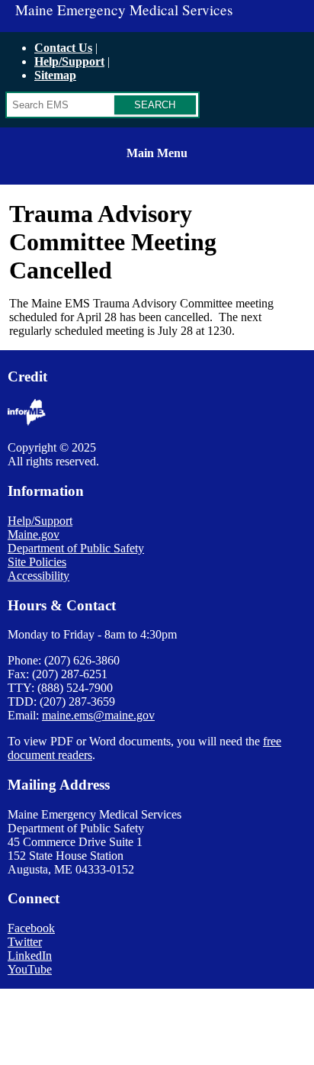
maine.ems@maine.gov (98, 715)
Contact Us (63, 47)
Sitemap (55, 75)
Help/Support (69, 61)
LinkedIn (30, 955)
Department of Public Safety (76, 548)
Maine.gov (33, 534)
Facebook (31, 928)
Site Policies (37, 561)
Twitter (25, 941)
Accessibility (38, 575)
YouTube (30, 969)
